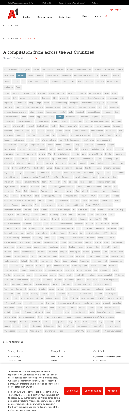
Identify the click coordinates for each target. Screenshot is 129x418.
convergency (118, 173)
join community (93, 331)
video (6, 284)
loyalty (69, 275)
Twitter (50, 145)
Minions (7, 252)
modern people (10, 322)
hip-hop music (10, 145)
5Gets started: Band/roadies (16, 280)
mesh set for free (53, 107)
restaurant (89, 145)
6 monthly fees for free (33, 303)
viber (115, 270)
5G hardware (20, 103)
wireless (91, 275)
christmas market (105, 275)
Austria (36, 69)
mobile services (10, 69)
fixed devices (33, 81)
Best (116, 112)
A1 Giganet (25, 69)
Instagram (117, 126)
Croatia (70, 69)
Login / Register (115, 10)
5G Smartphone (42, 121)
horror (99, 308)
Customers (69, 270)
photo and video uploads (33, 107)
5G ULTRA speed (11, 270)
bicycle (53, 275)
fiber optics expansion (83, 75)
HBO (121, 228)
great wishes (89, 140)
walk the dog (49, 117)
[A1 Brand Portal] (13, 13)
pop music (86, 289)
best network (42, 126)
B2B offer (68, 145)
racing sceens (95, 93)
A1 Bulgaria (63, 135)
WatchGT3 (8, 107)
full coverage (49, 326)
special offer (92, 280)
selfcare (16, 326)
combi (15, 298)
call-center (47, 280)
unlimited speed (53, 298)
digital (7, 312)
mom (52, 308)
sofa (71, 112)
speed (7, 81)
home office (98, 326)
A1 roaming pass (84, 270)
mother (50, 131)
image (30, 140)
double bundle (10, 242)
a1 (69, 294)
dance (51, 289)
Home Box (24, 322)
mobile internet (52, 75)
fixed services (47, 69)
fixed (62, 126)
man (48, 312)
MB (76, 149)
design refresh (36, 270)
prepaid (106, 303)
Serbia (120, 69)
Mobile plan (109, 69)
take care (21, 149)
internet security (104, 140)
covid (25, 326)
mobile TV (36, 322)
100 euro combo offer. (83, 294)
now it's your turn (65, 149)
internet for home (49, 140)
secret (29, 275)
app (38, 117)
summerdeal (44, 135)
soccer (111, 117)
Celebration (105, 270)
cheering (109, 322)
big (100, 322)
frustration (69, 280)
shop (31, 103)
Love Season (9, 149)
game (6, 168)
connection (57, 312)
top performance (113, 326)
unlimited (64, 98)
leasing (7, 140)
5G (64, 93)
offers (52, 149)
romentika (100, 145)
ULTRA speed (9, 331)
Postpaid (41, 93)
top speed (74, 103)
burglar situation (37, 145)
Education (114, 107)
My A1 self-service (115, 298)
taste (61, 275)
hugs (39, 103)
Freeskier (61, 294)
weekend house (93, 112)
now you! (60, 69)
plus (103, 117)
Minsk (67, 131)
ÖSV (92, 312)
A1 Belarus (119, 275)
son (83, 98)
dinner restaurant (11, 117)
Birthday (42, 289)
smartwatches (10, 317)
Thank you (50, 303)
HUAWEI (101, 298)
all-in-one (16, 284)
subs (24, 117)
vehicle (44, 308)
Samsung (20, 135)
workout (46, 322)
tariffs (59, 117)
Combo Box (81, 93)
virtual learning (113, 81)
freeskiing (8, 191)
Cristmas (8, 159)
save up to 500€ (77, 331)
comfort (63, 112)
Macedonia (66, 75)
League (78, 145)
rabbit (22, 98)
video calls (63, 331)
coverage (23, 145)
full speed (39, 312)
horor (52, 294)
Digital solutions (11, 187)
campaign (43, 149)
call (120, 131)
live (59, 326)
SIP (5, 266)
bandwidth (79, 275)
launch (93, 322)
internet (116, 75)
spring (60, 289)
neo (105, 107)
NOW (114, 93)
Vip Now (7, 275)
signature (8, 103)
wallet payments (11, 261)
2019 (85, 322)
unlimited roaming (79, 312)
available (84, 117)
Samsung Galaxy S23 (82, 284)
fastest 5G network (104, 312)
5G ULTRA (74, 298)
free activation (71, 117)
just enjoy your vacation (112, 331)
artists (70, 93)
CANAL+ (55, 284)
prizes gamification (27, 317)
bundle (16, 81)
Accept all (113, 390)
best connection (87, 298)
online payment (59, 322)
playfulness (69, 326)
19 (122, 98)
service (65, 121)
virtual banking (31, 308)
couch (25, 294)
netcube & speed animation (15, 112)
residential (88, 303)
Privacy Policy (37, 163)
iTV (37, 140)
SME (15, 98)
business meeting (59, 103)
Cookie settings (93, 390)
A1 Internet (116, 121)
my (32, 280)
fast (23, 81)
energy (7, 98)
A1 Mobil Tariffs (106, 135)
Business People (112, 308)
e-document (36, 326)
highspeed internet (25, 121)
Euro (65, 298)
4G (86, 121)
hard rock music (10, 233)
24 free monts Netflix (53, 270)
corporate (107, 112)
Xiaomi (30, 75)
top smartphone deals (100, 121)
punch (44, 294)
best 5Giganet (111, 294)
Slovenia (97, 69)
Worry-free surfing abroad (15, 289)
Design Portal (92, 16)
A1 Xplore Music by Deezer (32, 298)
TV (97, 75)
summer (32, 289)
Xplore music (54, 93)
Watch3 (55, 121)
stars (32, 112)
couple (41, 131)
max (67, 312)
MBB (6, 196)
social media (34, 98)
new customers (69, 107)
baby (77, 322)
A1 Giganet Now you (102, 284)
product (80, 280)
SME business (117, 242)
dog (70, 322)
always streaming (102, 126)
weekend (8, 131)
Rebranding (120, 154)
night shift (8, 173)
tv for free (31, 135)
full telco (100, 81)
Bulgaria (21, 75)
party (98, 303)
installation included (53, 317)
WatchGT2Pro (36, 331)
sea (95, 270)
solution (98, 294)
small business (86, 126)
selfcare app (112, 98)
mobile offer (112, 103)
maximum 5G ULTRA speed (93, 103)
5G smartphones (42, 284)
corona (16, 312)
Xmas (80, 81)
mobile (26, 93)
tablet (106, 93)
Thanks (68, 317)
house (58, 145)
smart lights (9, 247)
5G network (9, 121)
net (99, 107)
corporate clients (22, 131)
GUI (38, 280)
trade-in (32, 149)
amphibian (110, 289)
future (18, 87)
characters (8, 294)
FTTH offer (66, 284)
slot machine (19, 140)
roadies (59, 131)
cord (118, 322)
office (20, 308)
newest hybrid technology (69, 140)
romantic (74, 98)
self (17, 107)
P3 (33, 131)
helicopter (23, 331)
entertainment (97, 131)
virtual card (98, 289)
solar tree (89, 81)
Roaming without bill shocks (68, 303)
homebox (46, 98)
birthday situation (80, 131)
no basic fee (111, 131)
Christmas (8, 87)
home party (72, 126)
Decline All (72, 390)
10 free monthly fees (12, 303)
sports (46, 103)
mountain (119, 312)
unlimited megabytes (109, 280)
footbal (54, 126)
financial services (84, 69)
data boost (8, 135)
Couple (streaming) (96, 98)
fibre (40, 317)
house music (51, 112)
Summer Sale (76, 121)
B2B (55, 98)
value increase (69, 81)
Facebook (80, 112)
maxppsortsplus (83, 326)
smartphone (9, 75)
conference (26, 312)
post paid (61, 308)
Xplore (40, 112)
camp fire (117, 303)
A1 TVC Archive (10, 38)
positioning (19, 275)
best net (58, 280)
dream (82, 308)
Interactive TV (18, 126)
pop (18, 294)
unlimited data (98, 149)
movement (8, 182)
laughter (95, 117)
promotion (55, 81)
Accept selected (84, 262)
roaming (34, 294)
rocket (7, 298)
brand (31, 117)
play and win (50, 331)
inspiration (105, 75)
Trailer (23, 270)
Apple (118, 135)
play (94, 135)
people (111, 145)
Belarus (40, 75)
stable (45, 81)
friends (91, 308)
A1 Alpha (72, 308)
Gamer (7, 326)
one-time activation (87, 107)
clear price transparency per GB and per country (94, 317)
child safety (9, 163)
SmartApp (28, 284)
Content (7, 256)
